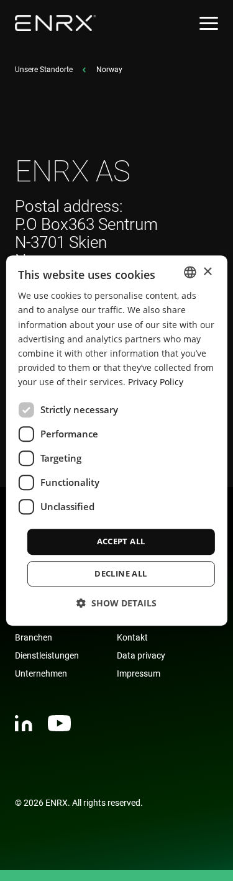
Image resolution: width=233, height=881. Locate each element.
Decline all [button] (120, 573)
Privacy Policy (155, 382)
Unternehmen (41, 673)
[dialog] (116, 440)
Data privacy (141, 655)
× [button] (207, 271)
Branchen (33, 637)
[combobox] (190, 272)
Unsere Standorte (44, 69)
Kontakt (132, 637)
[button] (116, 603)
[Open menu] (208, 23)
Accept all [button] (121, 541)
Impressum (138, 673)
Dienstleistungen (47, 655)
